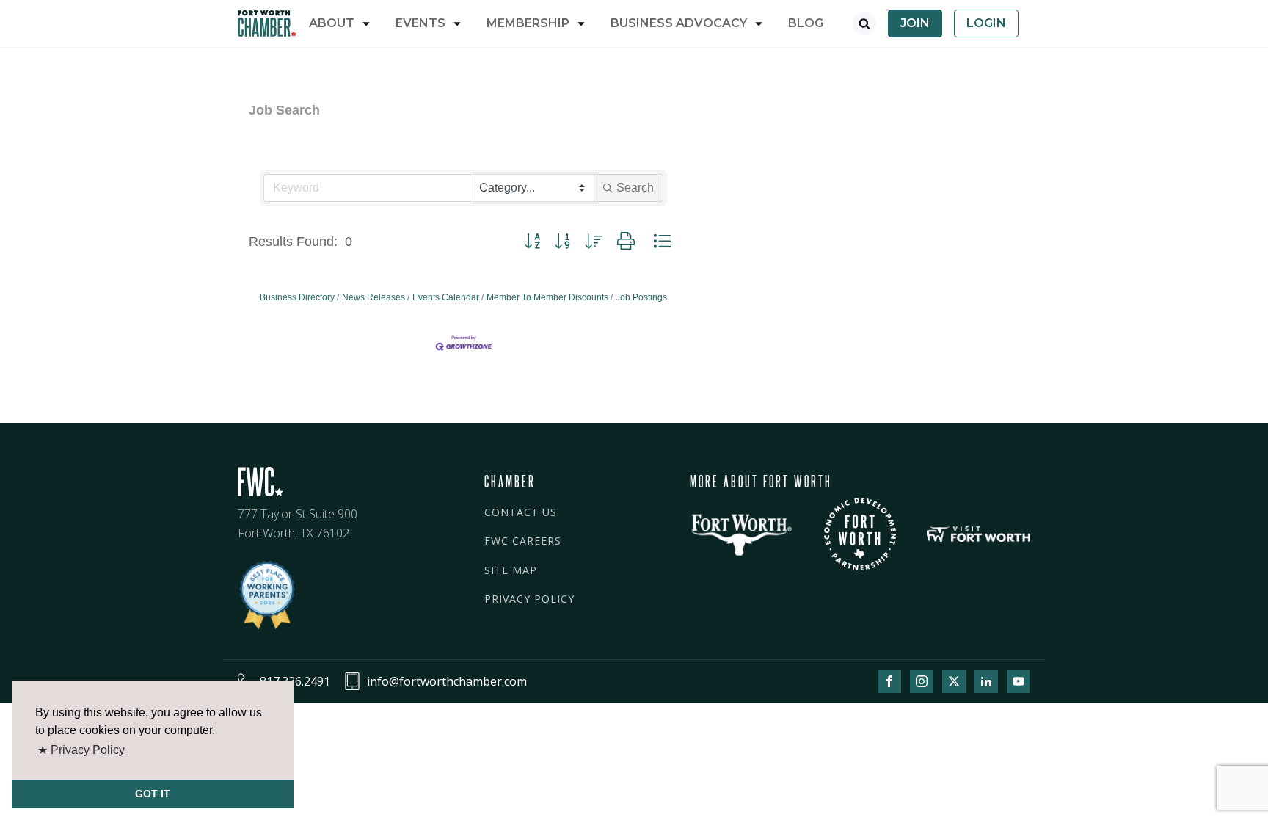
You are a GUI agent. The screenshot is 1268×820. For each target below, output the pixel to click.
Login (986, 23)
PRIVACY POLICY (529, 598)
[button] (532, 241)
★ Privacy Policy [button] (81, 750)
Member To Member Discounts (547, 297)
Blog (805, 23)
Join (915, 23)
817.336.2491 (295, 681)
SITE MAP (510, 570)
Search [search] (635, 187)
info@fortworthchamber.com (447, 681)
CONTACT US (520, 512)
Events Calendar (445, 297)
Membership (528, 23)
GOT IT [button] (152, 793)
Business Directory (297, 297)
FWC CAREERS (522, 540)
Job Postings (641, 297)
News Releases (373, 297)
